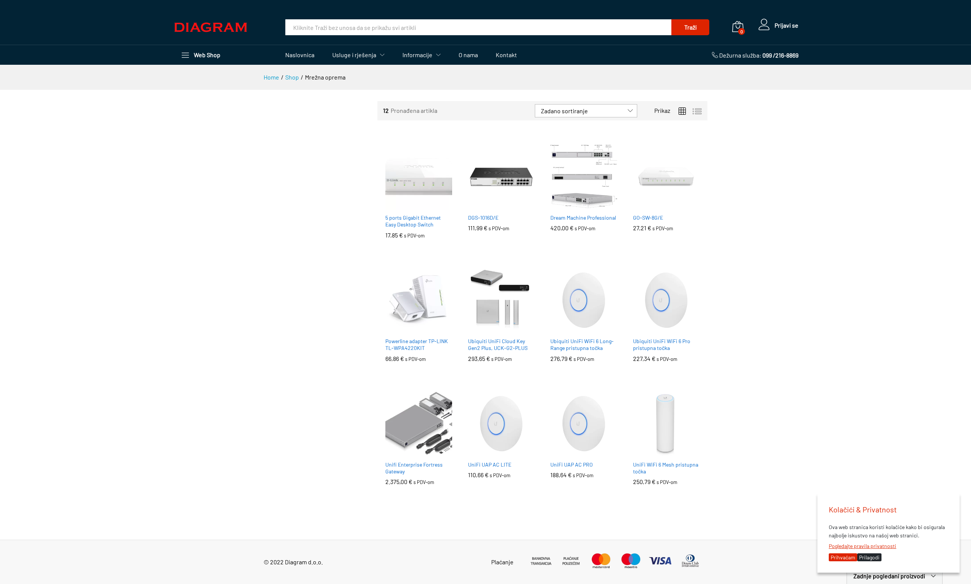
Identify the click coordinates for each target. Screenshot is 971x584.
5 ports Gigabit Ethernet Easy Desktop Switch (413, 221)
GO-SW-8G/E (648, 217)
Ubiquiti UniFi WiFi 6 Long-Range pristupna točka (582, 344)
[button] (410, 205)
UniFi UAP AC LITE (489, 464)
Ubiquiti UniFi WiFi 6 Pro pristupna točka (661, 344)
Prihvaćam (843, 557)
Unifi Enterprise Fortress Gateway (414, 468)
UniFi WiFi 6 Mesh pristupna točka (665, 468)
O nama (468, 55)
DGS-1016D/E (483, 217)
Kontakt (506, 55)
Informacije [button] (417, 55)
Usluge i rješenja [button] (354, 55)
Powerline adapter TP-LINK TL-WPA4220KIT (416, 344)
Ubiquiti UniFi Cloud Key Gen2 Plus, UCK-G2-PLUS (498, 344)
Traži (690, 27)
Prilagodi (869, 557)
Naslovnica (299, 55)
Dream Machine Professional (583, 217)
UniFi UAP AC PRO (571, 464)
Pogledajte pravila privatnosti (862, 546)
